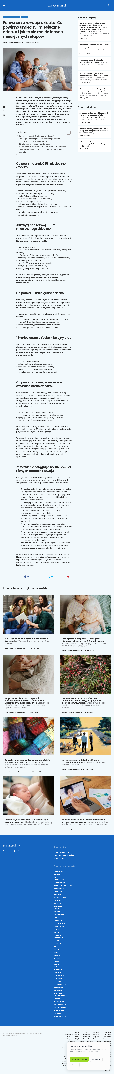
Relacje (57, 929)
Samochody (65, 1059)
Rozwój (24, 17)
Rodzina (57, 1013)
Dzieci (56, 877)
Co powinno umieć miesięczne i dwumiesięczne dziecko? (42, 147)
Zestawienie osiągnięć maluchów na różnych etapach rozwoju (41, 150)
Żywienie (57, 944)
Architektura (60, 897)
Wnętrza (57, 894)
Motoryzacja (60, 1005)
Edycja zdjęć (59, 883)
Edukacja (58, 921)
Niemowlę (58, 970)
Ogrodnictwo (60, 1016)
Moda (56, 932)
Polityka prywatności (64, 855)
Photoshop (59, 880)
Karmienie (58, 973)
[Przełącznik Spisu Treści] (67, 133)
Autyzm (57, 874)
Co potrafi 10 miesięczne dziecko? (33, 141)
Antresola (58, 906)
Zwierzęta (58, 918)
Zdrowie (57, 935)
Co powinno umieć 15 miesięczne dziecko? (36, 136)
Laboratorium (60, 984)
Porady (57, 961)
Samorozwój (60, 926)
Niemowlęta (59, 1010)
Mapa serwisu (60, 858)
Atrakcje (58, 993)
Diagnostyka (60, 1002)
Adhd (56, 952)
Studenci (58, 979)
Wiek (56, 947)
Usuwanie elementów (63, 886)
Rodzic (57, 999)
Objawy (57, 964)
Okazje (57, 955)
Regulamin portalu (62, 852)
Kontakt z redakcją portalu (12, 851)
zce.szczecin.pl (57, 5)
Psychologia (59, 923)
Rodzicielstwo (60, 1008)
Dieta (56, 967)
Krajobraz (58, 892)
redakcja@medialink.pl (10, 1035)
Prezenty (58, 950)
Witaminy (58, 990)
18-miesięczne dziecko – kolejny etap (34, 144)
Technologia (59, 976)
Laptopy (57, 981)
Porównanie (15, 17)
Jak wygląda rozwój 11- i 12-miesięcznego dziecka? (40, 139)
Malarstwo (59, 889)
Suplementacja (60, 996)
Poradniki (58, 871)
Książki (57, 912)
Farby (56, 941)
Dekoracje (58, 938)
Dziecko (6, 17)
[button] (4, 5)
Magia (56, 909)
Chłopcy (57, 958)
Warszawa (58, 987)
